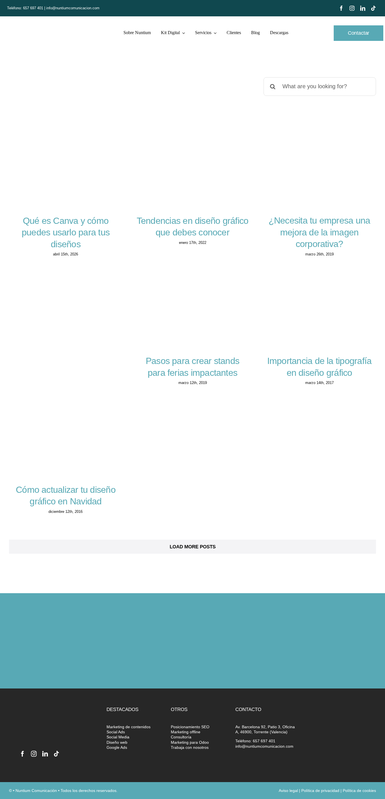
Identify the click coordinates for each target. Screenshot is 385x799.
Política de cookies (359, 790)
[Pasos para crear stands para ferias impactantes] (192, 316)
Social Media (118, 737)
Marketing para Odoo (190, 742)
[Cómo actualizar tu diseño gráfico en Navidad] (65, 444)
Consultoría (181, 737)
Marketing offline (185, 732)
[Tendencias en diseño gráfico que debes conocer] (192, 175)
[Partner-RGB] (344, 710)
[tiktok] (373, 8)
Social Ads (116, 732)
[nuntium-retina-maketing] (43, 24)
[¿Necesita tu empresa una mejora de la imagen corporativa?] (319, 175)
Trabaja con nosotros (190, 747)
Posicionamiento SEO (190, 727)
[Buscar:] (320, 86)
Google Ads (117, 747)
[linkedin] (362, 8)
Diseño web (117, 742)
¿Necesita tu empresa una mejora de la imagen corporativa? (319, 232)
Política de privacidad (320, 790)
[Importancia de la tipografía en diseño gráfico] (319, 316)
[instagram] (352, 8)
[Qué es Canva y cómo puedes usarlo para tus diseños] (65, 175)
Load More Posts (193, 546)
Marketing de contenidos (129, 727)
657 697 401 (33, 8)
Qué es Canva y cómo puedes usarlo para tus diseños (66, 232)
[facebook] (341, 8)
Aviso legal (288, 790)
